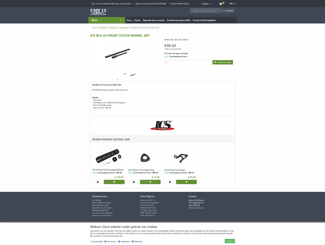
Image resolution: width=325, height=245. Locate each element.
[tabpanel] (125, 74)
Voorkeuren (111, 241)
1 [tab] (117, 79)
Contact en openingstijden (102, 213)
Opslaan (229, 241)
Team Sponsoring (147, 215)
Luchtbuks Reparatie (148, 210)
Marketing (138, 241)
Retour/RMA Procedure (101, 202)
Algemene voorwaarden (101, 215)
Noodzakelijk (98, 241)
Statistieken (125, 241)
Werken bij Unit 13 (147, 200)
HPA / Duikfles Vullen (148, 213)
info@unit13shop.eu (197, 207)
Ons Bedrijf (96, 200)
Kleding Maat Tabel (148, 207)
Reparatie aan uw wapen (102, 207)
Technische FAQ (146, 205)
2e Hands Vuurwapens (149, 202)
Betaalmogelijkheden (100, 210)
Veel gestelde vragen (100, 205)
